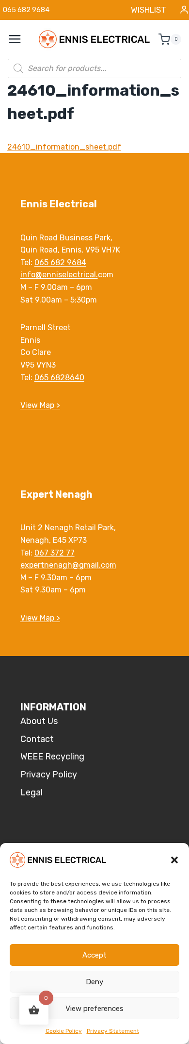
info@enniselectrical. (59, 274)
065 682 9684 (60, 262)
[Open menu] (20, 39)
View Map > (40, 405)
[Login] (184, 9)
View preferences (94, 1008)
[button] (174, 860)
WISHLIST (148, 10)
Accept (94, 955)
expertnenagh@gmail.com (68, 565)
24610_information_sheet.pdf (64, 147)
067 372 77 (54, 552)
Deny (94, 981)
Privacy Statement (113, 1030)
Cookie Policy (64, 1030)
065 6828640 (59, 377)
